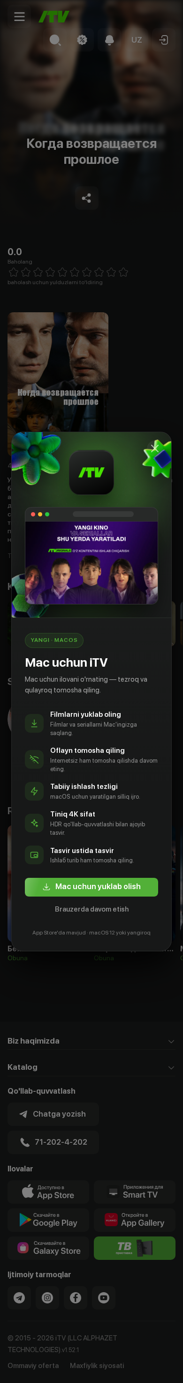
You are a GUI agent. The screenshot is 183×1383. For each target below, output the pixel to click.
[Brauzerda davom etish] (155, 448)
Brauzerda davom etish (92, 909)
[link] (91, 887)
